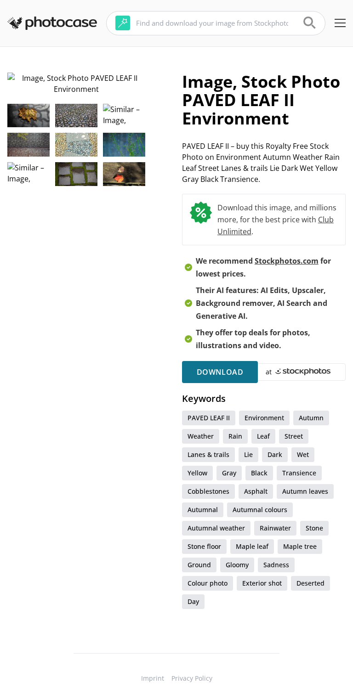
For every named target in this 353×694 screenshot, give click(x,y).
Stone (314, 528)
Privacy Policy (191, 678)
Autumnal (203, 509)
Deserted (310, 583)
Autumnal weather (216, 528)
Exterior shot (262, 583)
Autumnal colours (260, 509)
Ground (199, 564)
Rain (235, 436)
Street (294, 436)
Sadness (276, 564)
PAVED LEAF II (209, 417)
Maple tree (300, 546)
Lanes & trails (208, 454)
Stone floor (204, 546)
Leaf (263, 436)
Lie (248, 454)
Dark (275, 454)
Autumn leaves (305, 491)
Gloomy (237, 564)
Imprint (152, 678)
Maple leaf (252, 546)
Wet (303, 454)
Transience (299, 472)
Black (259, 472)
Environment (264, 417)
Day (193, 601)
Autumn (311, 417)
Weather (201, 436)
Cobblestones (208, 491)
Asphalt (256, 491)
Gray (229, 472)
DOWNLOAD (220, 372)
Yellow (197, 472)
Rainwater (275, 528)
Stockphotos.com (287, 261)
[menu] (340, 23)
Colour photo (208, 583)
